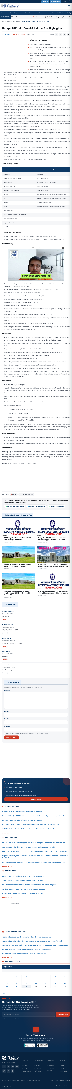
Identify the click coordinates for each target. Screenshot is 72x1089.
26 (26, 987)
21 (45, 983)
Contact (62, 1068)
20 (36, 983)
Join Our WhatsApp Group (15, 506)
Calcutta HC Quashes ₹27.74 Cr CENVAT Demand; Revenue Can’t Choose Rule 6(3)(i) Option (34, 851)
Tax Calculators (51, 1073)
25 (16, 987)
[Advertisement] (15, 57)
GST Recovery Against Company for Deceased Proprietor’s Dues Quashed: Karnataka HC (33, 862)
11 (16, 980)
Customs (47, 13)
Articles (18, 21)
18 (16, 983)
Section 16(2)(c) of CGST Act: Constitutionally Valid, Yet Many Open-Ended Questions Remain (35, 816)
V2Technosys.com (35, 1080)
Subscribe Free (63, 1014)
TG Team (7, 34)
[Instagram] (4, 1071)
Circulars (49, 1063)
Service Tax (24, 13)
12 (26, 980)
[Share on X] (56, 34)
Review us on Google (57, 506)
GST (53, 13)
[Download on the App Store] (42, 1045)
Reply (5, 619)
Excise (41, 13)
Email (6, 719)
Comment (8, 690)
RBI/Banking (38, 1066)
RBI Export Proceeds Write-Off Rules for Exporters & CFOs (22, 820)
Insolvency (38, 1068)
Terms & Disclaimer (64, 1080)
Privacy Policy (54, 1080)
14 (45, 980)
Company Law (33, 13)
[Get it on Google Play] (29, 1045)
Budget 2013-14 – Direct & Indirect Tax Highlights (32, 28)
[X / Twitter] (8, 1066)
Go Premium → (36, 799)
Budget (16, 13)
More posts (6, 833)
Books (46, 1)
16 (65, 980)
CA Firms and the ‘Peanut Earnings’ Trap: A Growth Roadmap (23, 889)
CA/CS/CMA (38, 1071)
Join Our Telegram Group (37, 506)
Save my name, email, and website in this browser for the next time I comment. (27, 733)
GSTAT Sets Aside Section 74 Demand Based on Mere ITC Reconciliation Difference (31, 829)
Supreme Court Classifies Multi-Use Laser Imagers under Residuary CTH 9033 (29, 847)
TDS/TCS (24, 1068)
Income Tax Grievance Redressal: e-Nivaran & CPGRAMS (22, 811)
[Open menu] (69, 6)
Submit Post (56, 1)
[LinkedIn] (17, 1066)
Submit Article (64, 1063)
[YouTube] (12, 1066)
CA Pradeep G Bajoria (27, 494)
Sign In (66, 1)
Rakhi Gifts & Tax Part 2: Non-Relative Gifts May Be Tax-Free (23, 876)
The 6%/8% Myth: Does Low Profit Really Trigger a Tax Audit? (23, 880)
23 (65, 983)
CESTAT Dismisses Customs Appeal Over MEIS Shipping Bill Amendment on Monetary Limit (33, 843)
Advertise (62, 1066)
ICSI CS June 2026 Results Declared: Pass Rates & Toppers (22, 893)
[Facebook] (4, 1066)
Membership (63, 1071)
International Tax (26, 1071)
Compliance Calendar (50, 1069)
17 (7, 983)
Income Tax (9, 13)
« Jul (3, 993)
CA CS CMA (59, 13)
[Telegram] (12, 1071)
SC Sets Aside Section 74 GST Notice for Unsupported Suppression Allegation (29, 885)
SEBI (36, 1063)
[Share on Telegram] (68, 34)
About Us (62, 1060)
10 (7, 980)
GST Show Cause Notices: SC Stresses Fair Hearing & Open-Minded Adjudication (30, 824)
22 (55, 983)
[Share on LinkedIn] (60, 34)
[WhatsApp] (8, 1071)
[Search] (70, 13)
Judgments (50, 1066)
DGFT (66, 13)
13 (36, 980)
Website (7, 726)
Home (2, 13)
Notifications (50, 1060)
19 (26, 983)
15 (55, 980)
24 (7, 987)
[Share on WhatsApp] (64, 34)
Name (6, 711)
